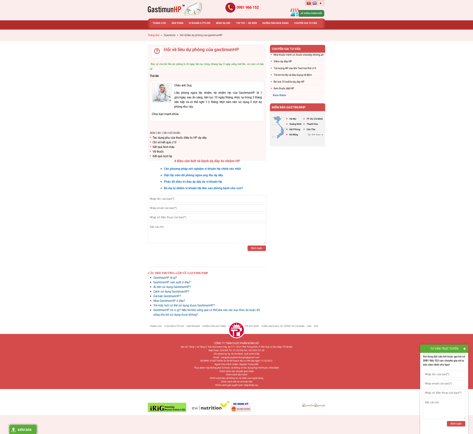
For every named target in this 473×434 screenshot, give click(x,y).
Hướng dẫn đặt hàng (214, 326)
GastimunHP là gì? (165, 277)
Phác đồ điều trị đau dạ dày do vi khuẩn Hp (193, 181)
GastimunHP (193, 326)
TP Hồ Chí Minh (315, 119)
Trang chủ (156, 326)
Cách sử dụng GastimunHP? (171, 291)
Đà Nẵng (293, 134)
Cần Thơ (311, 129)
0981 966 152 (247, 7)
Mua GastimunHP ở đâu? (169, 301)
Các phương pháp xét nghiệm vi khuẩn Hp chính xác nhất (202, 168)
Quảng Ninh (295, 124)
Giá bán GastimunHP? (167, 296)
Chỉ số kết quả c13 (164, 142)
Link (309, 326)
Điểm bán (24, 430)
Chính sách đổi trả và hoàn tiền (236, 381)
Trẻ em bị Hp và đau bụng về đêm (293, 74)
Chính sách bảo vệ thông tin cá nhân (282, 326)
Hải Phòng (294, 129)
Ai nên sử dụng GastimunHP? (172, 287)
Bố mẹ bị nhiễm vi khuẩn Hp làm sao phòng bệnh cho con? (203, 188)
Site (316, 326)
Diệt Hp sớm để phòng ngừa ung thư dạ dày (193, 175)
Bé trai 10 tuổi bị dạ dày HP (289, 81)
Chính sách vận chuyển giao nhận (236, 371)
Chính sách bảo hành (236, 374)
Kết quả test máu (163, 147)
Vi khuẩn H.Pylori (174, 326)
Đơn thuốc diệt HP (284, 88)
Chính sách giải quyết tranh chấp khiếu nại (236, 385)
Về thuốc (158, 151)
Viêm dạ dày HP (283, 61)
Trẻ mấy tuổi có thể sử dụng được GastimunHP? (184, 305)
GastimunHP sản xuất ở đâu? (172, 282)
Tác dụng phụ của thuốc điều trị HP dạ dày (180, 137)
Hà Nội (292, 119)
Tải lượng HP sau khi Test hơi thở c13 (295, 68)
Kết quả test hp (162, 156)
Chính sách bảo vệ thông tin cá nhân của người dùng (236, 378)
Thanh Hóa (312, 124)
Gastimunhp (175, 9)
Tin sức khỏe (252, 326)
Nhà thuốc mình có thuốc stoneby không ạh (299, 54)
